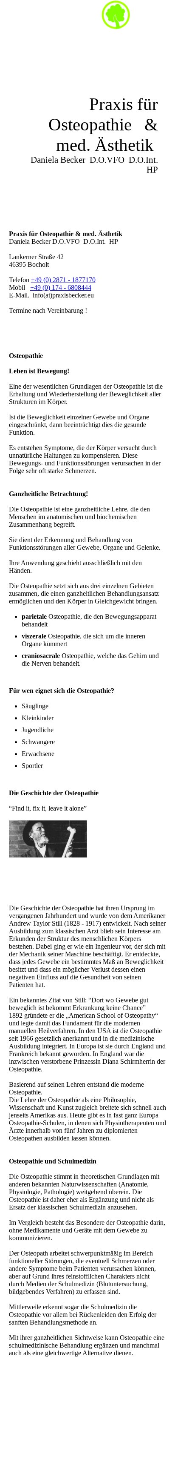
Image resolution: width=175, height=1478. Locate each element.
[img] (115, 15)
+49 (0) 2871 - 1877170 (63, 279)
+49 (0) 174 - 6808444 (60, 287)
